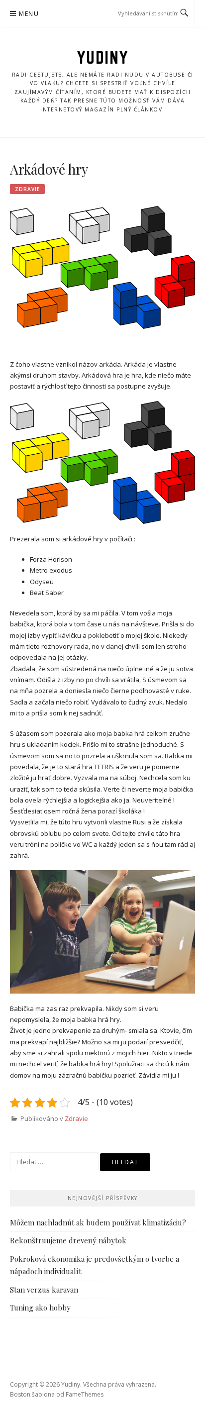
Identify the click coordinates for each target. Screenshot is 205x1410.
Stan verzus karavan (44, 1290)
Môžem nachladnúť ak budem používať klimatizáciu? (98, 1222)
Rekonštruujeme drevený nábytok (68, 1240)
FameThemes (84, 1394)
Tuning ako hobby (40, 1307)
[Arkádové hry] (102, 266)
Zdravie (27, 189)
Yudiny (103, 57)
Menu (29, 13)
